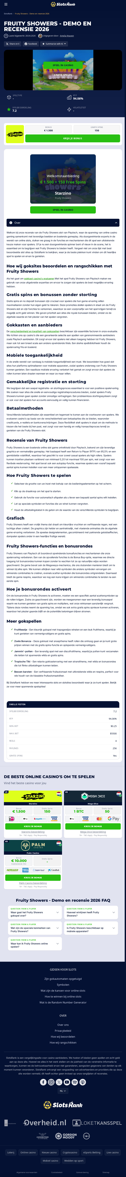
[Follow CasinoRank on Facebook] (42, 1086)
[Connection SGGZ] (70, 1140)
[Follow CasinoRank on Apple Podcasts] (82, 1086)
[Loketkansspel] (32, 1140)
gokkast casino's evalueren (39, 278)
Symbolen (62, 988)
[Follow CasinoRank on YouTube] (66, 1086)
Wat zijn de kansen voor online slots (62, 994)
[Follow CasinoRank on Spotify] (74, 1086)
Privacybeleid (62, 1034)
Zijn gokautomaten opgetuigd (62, 983)
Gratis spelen (63, 74)
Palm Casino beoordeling (33, 883)
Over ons (62, 1029)
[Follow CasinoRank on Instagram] (50, 1086)
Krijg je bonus (72, 138)
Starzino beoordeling (33, 831)
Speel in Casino (63, 65)
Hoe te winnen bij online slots (62, 1000)
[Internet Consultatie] (71, 1127)
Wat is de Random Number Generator (62, 1006)
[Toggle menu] (6, 4)
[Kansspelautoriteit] (37, 1127)
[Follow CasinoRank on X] (58, 1086)
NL (60, 1094)
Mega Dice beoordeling (93, 831)
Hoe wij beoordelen (62, 1040)
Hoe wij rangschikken (62, 1046)
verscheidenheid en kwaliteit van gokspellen (34, 331)
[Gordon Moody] (93, 1140)
